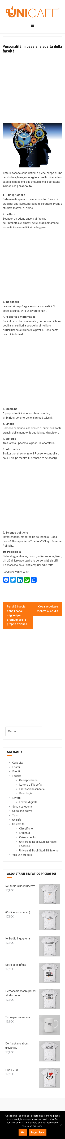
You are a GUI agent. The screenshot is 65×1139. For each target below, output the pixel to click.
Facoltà (16, 776)
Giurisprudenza (28, 780)
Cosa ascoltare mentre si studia (47, 609)
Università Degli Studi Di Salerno (39, 850)
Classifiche (26, 828)
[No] (60, 1125)
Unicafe (16, 819)
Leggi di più (37, 1132)
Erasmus (24, 832)
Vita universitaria (22, 854)
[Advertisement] (32, 89)
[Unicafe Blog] (32, 12)
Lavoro (16, 797)
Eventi (16, 771)
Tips (15, 815)
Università (18, 824)
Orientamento (27, 837)
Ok (22, 1132)
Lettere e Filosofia (30, 784)
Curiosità (17, 762)
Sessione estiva (22, 811)
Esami (16, 767)
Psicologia (25, 793)
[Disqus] (32, 679)
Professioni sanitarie (32, 789)
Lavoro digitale (28, 802)
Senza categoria (22, 806)
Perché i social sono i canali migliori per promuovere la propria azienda (17, 615)
